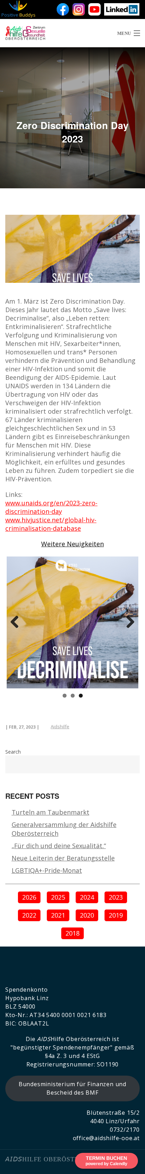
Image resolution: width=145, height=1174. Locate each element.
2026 (29, 897)
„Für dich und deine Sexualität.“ (59, 845)
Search (13, 751)
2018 (72, 933)
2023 (116, 897)
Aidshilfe (60, 726)
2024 (87, 897)
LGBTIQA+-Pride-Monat (47, 870)
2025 (58, 897)
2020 (87, 915)
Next (128, 622)
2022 (29, 915)
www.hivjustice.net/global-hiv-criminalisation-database (50, 524)
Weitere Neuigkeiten (72, 544)
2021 (58, 915)
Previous (17, 622)
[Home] (19, 33)
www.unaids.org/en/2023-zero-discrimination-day (51, 507)
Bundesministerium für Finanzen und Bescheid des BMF (72, 1088)
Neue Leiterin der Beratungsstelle (63, 858)
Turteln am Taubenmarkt (50, 812)
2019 (116, 915)
